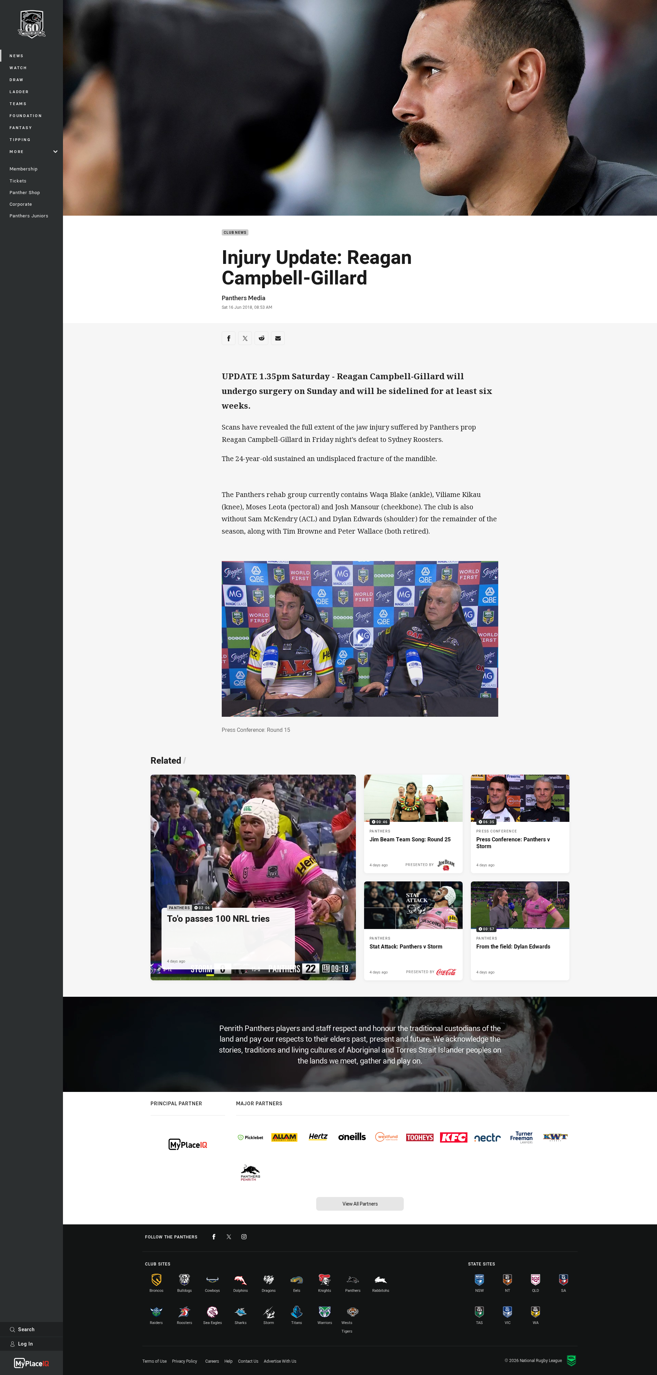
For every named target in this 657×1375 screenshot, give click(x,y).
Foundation (26, 115)
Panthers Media (244, 298)
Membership (24, 169)
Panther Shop (25, 192)
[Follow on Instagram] (244, 1237)
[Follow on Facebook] (214, 1237)
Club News (235, 232)
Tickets (18, 181)
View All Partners (360, 1203)
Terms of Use (154, 1361)
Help (228, 1361)
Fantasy (21, 127)
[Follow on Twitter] (229, 1237)
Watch (18, 67)
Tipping (20, 139)
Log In (25, 1343)
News (17, 55)
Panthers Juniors (29, 216)
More (17, 151)
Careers (212, 1361)
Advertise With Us (280, 1361)
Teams (18, 103)
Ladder (19, 91)
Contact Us (248, 1361)
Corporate (21, 204)
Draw (17, 79)
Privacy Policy (184, 1361)
